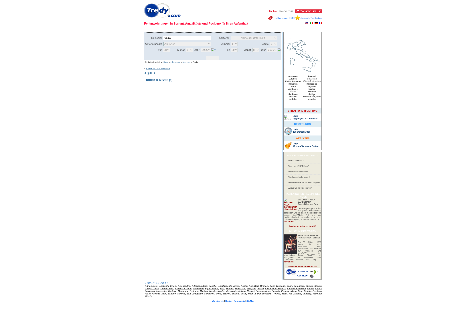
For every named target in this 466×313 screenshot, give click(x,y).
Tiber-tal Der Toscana (259, 293)
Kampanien (312, 84)
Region (192, 28)
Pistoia (307, 291)
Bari (256, 286)
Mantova (172, 291)
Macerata (161, 291)
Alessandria (184, 286)
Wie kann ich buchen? (298, 171)
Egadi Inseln (211, 288)
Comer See (167, 288)
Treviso (276, 293)
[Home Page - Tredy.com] (162, 18)
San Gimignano (195, 293)
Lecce (310, 288)
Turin (284, 293)
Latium (293, 86)
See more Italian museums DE (302, 266)
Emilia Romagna (293, 81)
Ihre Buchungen (280, 18)
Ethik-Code (179, 28)
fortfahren (289, 221)
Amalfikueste (225, 286)
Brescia (264, 286)
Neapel (250, 291)
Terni (243, 293)
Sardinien (293, 94)
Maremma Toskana (188, 291)
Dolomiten (198, 288)
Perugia (276, 291)
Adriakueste (151, 286)
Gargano (251, 288)
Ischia (261, 288)
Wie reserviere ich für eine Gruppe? (304, 182)
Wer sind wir (165, 28)
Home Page (152, 28)
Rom (163, 293)
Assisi (244, 286)
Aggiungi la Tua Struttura (311, 18)
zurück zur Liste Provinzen (158, 68)
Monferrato (223, 291)
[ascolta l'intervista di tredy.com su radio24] (302, 278)
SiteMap (235, 28)
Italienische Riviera (275, 288)
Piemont (312, 91)
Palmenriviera (263, 291)
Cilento (318, 286)
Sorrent (236, 293)
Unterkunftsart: (153, 43)
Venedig (307, 293)
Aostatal (312, 76)
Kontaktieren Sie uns (274, 28)
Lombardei (293, 89)
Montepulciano (238, 291)
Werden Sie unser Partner (306, 146)
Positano (317, 291)
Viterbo (148, 296)
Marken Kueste (208, 291)
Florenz (230, 288)
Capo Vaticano (277, 286)
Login (295, 116)
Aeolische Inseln (168, 286)
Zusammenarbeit (301, 132)
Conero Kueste (183, 288)
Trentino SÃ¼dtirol (312, 96)
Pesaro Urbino (289, 291)
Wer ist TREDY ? (295, 161)
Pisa (300, 291)
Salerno (181, 293)
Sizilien (312, 94)
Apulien (293, 79)
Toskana (293, 96)
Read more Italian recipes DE (302, 226)
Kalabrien (293, 84)
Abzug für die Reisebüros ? (300, 188)
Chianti (309, 286)
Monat (181, 49)
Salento (172, 293)
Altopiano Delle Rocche (204, 286)
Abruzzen (187, 62)
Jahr (197, 49)
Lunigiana (150, 291)
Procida (156, 293)
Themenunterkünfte (251, 28)
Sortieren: (224, 37)
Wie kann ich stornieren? (299, 177)
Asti (251, 286)
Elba (222, 288)
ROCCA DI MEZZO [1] (159, 80)
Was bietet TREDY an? (298, 166)
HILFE (292, 18)
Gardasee (240, 288)
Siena (218, 293)
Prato (148, 293)
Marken (312, 89)
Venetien (312, 99)
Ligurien (312, 86)
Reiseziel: (156, 37)
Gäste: (265, 43)
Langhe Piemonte (296, 288)
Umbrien (293, 99)
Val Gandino (295, 293)
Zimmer (225, 43)
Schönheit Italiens (220, 28)
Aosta (236, 286)
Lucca (318, 288)
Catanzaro (299, 286)
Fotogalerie (204, 28)
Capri (289, 286)
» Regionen (175, 62)
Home (165, 62)
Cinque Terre (152, 288)
